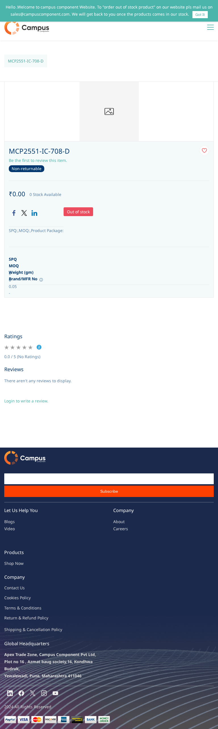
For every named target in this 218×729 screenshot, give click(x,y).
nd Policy (39, 618)
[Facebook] (14, 213)
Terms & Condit (18, 608)
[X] (32, 693)
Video (9, 528)
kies (15, 597)
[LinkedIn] (34, 213)
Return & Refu (17, 618)
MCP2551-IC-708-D (25, 61)
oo (9, 597)
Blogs (9, 521)
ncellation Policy (47, 629)
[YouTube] (55, 693)
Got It (200, 14)
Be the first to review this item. (38, 160)
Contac (10, 587)
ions (37, 608)
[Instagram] (44, 693)
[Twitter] (24, 213)
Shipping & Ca (18, 629)
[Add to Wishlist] (204, 150)
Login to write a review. (26, 401)
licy (27, 597)
